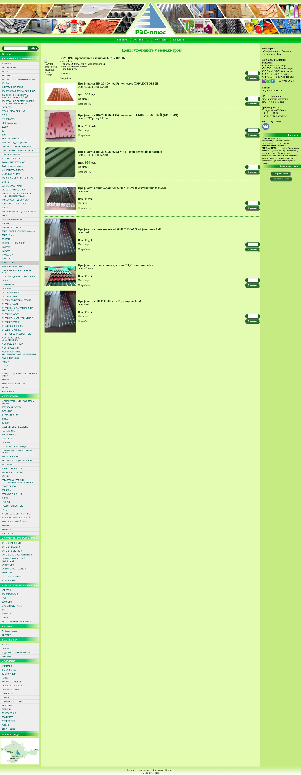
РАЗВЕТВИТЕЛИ (9, 721)
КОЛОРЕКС (7, 602)
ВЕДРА (5, 419)
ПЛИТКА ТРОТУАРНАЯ (12, 227)
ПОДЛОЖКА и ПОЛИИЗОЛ (13, 243)
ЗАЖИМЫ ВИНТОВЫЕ (11, 682)
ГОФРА (5, 678)
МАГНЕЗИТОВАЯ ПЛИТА (13, 170)
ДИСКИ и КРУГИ (9, 435)
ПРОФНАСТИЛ (8, 263)
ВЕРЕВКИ (6, 423)
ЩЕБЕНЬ (6, 388)
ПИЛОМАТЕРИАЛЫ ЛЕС (12, 219)
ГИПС (4, 115)
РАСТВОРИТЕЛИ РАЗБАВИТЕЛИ (16, 622)
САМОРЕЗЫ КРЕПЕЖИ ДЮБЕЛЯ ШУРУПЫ (16, 271)
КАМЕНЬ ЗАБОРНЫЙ (11, 543)
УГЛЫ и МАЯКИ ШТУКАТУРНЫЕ (16, 514)
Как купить (144, 770)
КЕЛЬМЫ (6, 443)
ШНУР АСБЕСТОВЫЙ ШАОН (14, 522)
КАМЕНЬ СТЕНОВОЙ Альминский (17, 555)
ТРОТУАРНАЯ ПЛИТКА (12, 577)
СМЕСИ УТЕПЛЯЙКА (11, 330)
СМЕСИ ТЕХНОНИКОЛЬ (12, 326)
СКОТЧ (5, 498)
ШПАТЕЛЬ (6, 526)
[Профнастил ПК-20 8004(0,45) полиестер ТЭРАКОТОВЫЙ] (60, 106)
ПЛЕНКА (5, 223)
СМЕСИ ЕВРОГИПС (11, 292)
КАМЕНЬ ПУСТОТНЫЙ (12, 551)
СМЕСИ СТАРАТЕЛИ (11, 322)
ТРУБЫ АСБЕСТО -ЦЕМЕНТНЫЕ (16, 334)
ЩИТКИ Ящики (8, 729)
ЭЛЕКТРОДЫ (7, 533)
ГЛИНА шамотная (10, 123)
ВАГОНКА (6, 75)
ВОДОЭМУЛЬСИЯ (10, 594)
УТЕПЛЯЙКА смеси (10, 358)
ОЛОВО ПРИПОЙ (9, 486)
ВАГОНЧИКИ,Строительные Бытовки (18, 79)
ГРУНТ (5, 598)
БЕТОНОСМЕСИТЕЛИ (11, 407)
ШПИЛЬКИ (6, 529)
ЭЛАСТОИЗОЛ (8, 391)
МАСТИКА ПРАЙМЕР (11, 174)
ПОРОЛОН (6, 251)
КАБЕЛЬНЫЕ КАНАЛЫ (12, 686)
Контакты (157, 770)
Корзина (169, 770)
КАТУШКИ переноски (11, 690)
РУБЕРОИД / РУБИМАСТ (13, 267)
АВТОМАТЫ (7, 666)
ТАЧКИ (5, 510)
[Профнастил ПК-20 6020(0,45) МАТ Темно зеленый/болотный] (60, 179)
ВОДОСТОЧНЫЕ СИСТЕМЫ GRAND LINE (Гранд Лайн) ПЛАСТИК (18, 102)
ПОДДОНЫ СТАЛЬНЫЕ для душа (17, 652)
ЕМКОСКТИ (7, 439)
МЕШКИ (5, 476)
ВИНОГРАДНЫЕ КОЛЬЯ (12, 87)
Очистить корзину (281, 179)
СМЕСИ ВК (6, 288)
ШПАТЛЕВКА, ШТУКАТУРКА (14, 384)
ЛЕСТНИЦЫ (7, 464)
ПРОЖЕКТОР (7, 717)
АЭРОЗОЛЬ (7, 590)
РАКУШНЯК (7, 573)
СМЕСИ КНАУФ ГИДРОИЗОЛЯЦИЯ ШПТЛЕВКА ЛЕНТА (17, 309)
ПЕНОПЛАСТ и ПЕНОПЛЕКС (14, 204)
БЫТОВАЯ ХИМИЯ (10, 415)
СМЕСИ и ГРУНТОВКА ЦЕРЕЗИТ (16, 300)
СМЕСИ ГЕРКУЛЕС (10, 296)
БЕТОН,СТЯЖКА (9, 67)
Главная (131, 770)
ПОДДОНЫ (6, 239)
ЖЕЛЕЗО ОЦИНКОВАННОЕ (14, 139)
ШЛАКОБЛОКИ (8, 581)
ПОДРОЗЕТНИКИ (9, 713)
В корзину (252, 78)
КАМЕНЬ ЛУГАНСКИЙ (11, 547)
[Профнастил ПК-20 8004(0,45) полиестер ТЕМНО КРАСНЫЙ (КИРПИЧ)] (60, 143)
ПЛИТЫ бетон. (8, 235)
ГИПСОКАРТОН (9, 119)
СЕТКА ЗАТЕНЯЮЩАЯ (12, 494)
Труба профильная (10, 631)
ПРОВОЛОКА (7, 255)
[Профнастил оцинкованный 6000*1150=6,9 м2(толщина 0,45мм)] (60, 215)
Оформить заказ (281, 174)
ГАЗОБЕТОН (7, 107)
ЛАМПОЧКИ (7, 705)
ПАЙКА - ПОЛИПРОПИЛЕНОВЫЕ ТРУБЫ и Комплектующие (17, 195)
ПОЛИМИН (6, 247)
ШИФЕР (5, 380)
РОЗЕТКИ (6, 725)
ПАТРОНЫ (6, 709)
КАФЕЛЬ (5, 649)
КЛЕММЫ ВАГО (8, 694)
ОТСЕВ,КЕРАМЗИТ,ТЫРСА (13, 190)
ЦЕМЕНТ (6, 370)
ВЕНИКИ (5, 83)
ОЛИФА (5, 618)
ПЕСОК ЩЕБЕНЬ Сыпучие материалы (19, 212)
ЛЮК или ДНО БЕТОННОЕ (13, 162)
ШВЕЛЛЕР (6, 635)
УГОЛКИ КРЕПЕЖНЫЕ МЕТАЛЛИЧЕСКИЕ (12, 339)
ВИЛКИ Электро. (9, 670)
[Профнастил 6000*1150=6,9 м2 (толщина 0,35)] (60, 333)
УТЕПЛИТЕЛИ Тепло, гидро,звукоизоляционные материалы (19, 353)
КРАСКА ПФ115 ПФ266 (12, 606)
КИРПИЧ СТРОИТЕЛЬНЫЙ (14, 569)
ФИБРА (5, 366)
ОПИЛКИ (6, 182)
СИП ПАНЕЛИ (8, 284)
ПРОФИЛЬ (6, 259)
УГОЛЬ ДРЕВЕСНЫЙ (11, 348)
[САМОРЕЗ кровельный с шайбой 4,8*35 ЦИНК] (51, 75)
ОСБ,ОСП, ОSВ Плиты (12, 186)
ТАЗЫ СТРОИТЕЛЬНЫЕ (12, 506)
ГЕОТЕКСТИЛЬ (8, 431)
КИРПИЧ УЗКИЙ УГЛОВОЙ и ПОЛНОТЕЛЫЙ (14, 560)
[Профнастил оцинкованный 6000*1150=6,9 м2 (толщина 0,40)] (60, 262)
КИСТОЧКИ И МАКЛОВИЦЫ (14, 446)
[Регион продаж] (20, 765)
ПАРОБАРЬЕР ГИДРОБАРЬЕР (15, 200)
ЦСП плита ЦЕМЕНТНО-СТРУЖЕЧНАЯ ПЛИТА (19, 375)
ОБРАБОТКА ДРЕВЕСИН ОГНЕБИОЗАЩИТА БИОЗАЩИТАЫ (17, 481)
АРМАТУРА (6, 64)
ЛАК (3, 610)
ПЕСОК (5, 208)
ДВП (3, 131)
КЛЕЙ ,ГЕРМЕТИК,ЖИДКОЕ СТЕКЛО (18, 150)
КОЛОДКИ (6, 697)
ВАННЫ (5, 645)
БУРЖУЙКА (7, 411)
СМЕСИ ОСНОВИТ (10, 314)
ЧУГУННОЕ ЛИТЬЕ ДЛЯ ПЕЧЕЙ (16, 518)
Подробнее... (66, 78)
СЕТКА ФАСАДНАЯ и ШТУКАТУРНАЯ (18, 277)
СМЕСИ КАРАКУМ (10, 304)
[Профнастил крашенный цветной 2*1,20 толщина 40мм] (60, 287)
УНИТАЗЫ (6, 656)
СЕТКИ (5, 281)
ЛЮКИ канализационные (13, 166)
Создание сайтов (151, 773)
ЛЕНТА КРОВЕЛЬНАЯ (11, 158)
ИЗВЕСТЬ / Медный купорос (14, 143)
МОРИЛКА (6, 614)
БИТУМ (5, 71)
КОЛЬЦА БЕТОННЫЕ (11, 154)
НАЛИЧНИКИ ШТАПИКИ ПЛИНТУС (17, 178)
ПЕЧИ (4, 215)
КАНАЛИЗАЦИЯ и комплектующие (17, 147)
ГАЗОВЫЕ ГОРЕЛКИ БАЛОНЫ (15, 427)
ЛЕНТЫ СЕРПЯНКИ (10, 457)
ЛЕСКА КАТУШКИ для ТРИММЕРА (17, 460)
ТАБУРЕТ (6, 502)
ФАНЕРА (5, 362)
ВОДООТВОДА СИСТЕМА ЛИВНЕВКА (18, 91)
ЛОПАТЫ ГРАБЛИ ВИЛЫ (13, 468)
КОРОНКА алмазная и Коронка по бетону (17, 451)
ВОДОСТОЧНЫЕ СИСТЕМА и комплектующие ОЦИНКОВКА (15, 96)
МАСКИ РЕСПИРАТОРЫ (12, 472)
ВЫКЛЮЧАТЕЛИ (9, 674)
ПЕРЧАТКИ (6, 490)
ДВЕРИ (5, 127)
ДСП (4, 135)
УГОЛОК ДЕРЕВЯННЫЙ (12, 344)
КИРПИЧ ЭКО (8, 565)
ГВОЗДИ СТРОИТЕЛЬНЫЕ (13, 111)
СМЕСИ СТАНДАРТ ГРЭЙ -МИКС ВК (18, 318)
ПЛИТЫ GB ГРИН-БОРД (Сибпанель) (18, 231)
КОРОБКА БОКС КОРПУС (13, 701)
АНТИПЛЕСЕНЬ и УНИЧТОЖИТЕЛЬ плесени (18, 402)
